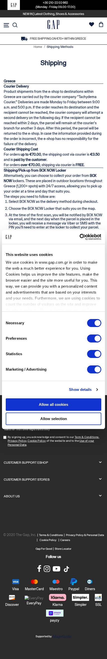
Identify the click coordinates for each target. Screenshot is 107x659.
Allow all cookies (53, 404)
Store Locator (63, 548)
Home (38, 47)
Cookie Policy (37, 440)
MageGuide (62, 637)
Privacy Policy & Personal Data (85, 535)
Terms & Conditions (51, 535)
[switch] (94, 339)
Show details (80, 389)
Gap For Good (44, 548)
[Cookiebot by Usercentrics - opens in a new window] (79, 237)
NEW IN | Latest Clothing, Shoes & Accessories (53, 14)
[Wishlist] (91, 25)
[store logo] (53, 25)
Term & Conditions (87, 437)
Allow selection (53, 419)
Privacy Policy (17, 440)
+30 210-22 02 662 (55, 2)
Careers (65, 540)
